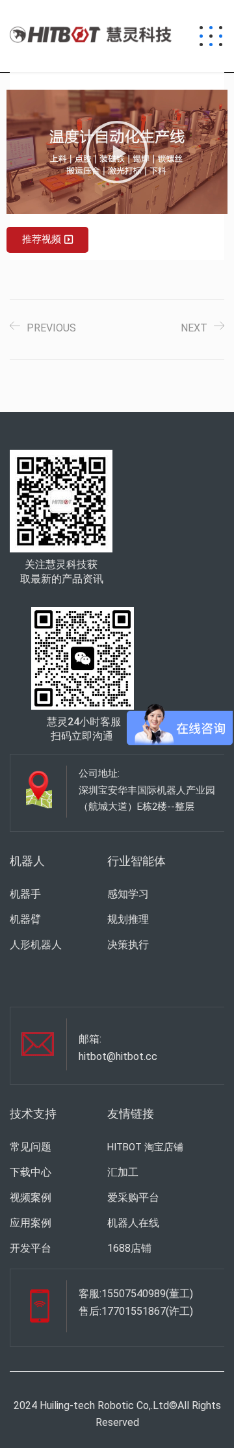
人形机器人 (36, 944)
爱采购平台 (133, 1197)
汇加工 (122, 1172)
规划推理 (128, 919)
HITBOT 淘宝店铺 (145, 1147)
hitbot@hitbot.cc (118, 1056)
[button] (117, 152)
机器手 (25, 894)
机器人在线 (133, 1223)
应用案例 (30, 1223)
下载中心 (30, 1172)
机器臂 (25, 919)
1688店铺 (129, 1248)
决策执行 (128, 944)
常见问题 (30, 1147)
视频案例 (30, 1197)
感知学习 (128, 894)
